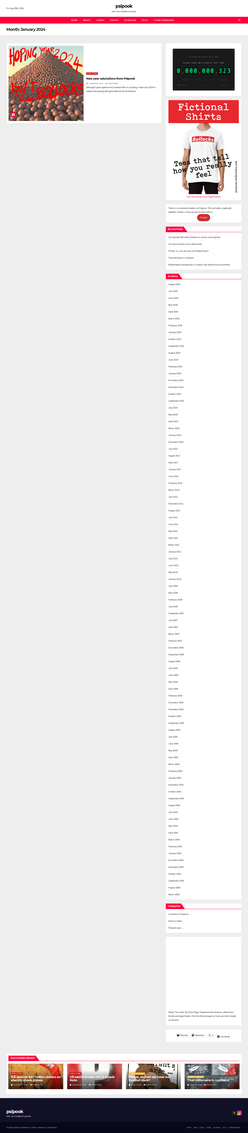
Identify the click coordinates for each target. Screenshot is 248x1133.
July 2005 (173, 737)
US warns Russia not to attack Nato (185, 244)
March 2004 (174, 840)
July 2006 (173, 668)
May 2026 (173, 305)
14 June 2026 (196, 1085)
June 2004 (173, 819)
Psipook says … (176, 928)
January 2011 (174, 552)
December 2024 (176, 380)
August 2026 (174, 284)
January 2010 (174, 579)
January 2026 (174, 332)
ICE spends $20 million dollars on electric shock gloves (194, 237)
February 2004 (175, 846)
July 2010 (173, 559)
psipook (124, 6)
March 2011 (173, 545)
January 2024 (174, 435)
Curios (100, 20)
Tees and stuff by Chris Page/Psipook (204, 197)
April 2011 (173, 538)
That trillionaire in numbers (181, 258)
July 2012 (173, 497)
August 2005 (174, 730)
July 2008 (173, 606)
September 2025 (176, 346)
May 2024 (173, 415)
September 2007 (176, 613)
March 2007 (174, 634)
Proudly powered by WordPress (18, 1127)
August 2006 (174, 661)
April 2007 (173, 627)
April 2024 (173, 421)
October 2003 (174, 874)
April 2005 (173, 757)
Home (74, 20)
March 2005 (174, 764)
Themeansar (52, 1127)
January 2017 (174, 469)
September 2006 (176, 654)
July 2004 (173, 812)
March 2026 (174, 319)
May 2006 (173, 682)
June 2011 (173, 524)
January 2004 (174, 853)
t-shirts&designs (163, 20)
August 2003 (174, 888)
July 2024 (173, 408)
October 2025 (174, 339)
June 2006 (173, 675)
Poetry (114, 20)
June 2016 (173, 476)
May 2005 (173, 750)
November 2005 (176, 709)
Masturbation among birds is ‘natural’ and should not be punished (199, 265)
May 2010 (173, 572)
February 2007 (175, 641)
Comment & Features (178, 914)
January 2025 (174, 373)
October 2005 (174, 716)
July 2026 (173, 291)
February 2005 (175, 771)
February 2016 (175, 483)
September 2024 (176, 401)
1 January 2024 (96, 83)
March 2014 (174, 490)
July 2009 (173, 586)
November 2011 (175, 504)
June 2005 (173, 744)
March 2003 (174, 894)
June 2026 (173, 298)
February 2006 (175, 696)
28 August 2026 (20, 1085)
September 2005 (176, 723)
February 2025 (175, 367)
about (87, 20)
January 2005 (174, 778)
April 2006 (173, 689)
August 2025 (174, 353)
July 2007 (173, 620)
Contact (203, 217)
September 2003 (176, 881)
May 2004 (173, 826)
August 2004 (174, 805)
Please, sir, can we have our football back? (188, 251)
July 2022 (173, 449)
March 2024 (174, 428)
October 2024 (174, 394)
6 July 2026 (136, 1085)
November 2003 (176, 867)
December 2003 (176, 860)
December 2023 (176, 442)
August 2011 (174, 511)
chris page (113, 83)
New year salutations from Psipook (110, 78)
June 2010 (173, 565)
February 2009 (175, 600)
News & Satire (92, 73)
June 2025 (173, 360)
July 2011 (172, 517)
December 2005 (176, 702)
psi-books (130, 20)
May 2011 (173, 531)
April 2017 (173, 463)
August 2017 (174, 456)
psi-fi (145, 20)
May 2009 (173, 593)
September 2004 (176, 798)
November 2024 (176, 387)
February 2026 (175, 325)
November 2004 (176, 785)
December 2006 (176, 648)
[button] (239, 20)
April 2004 (173, 833)
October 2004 (174, 792)
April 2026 (173, 312)
